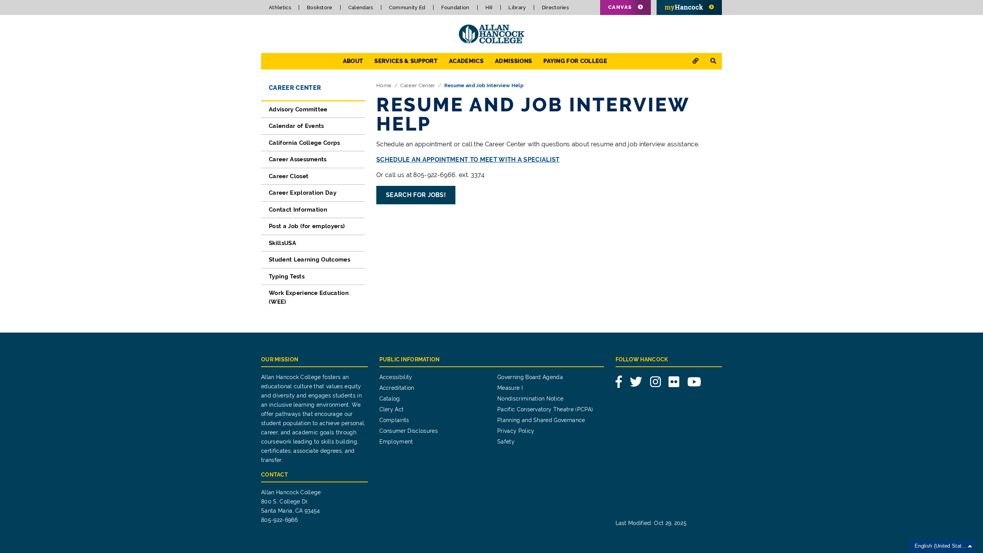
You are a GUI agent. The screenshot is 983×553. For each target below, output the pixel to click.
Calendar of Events (296, 126)
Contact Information (298, 209)
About (353, 61)
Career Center (295, 87)
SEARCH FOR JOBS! (416, 195)
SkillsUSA (282, 243)
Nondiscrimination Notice (530, 399)
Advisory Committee (298, 109)
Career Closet (288, 176)
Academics (466, 61)
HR (489, 7)
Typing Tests (286, 276)
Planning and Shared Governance (541, 420)
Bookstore (320, 7)
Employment (396, 442)
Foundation (455, 7)
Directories (555, 7)
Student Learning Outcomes (309, 259)
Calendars (360, 7)
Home (383, 85)
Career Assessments (298, 159)
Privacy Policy (515, 431)
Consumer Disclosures (408, 431)
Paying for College (575, 61)
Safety (506, 442)
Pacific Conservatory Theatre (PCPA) (545, 409)
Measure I (510, 388)
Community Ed (407, 7)
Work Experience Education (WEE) (309, 297)
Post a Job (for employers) (307, 226)
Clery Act (391, 409)
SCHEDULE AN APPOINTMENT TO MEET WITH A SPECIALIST (468, 159)
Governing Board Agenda (530, 377)
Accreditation (396, 388)
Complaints (394, 420)
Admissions (513, 61)
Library (517, 7)
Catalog (389, 399)
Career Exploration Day (302, 192)
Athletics (280, 7)
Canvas (620, 7)
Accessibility (395, 377)
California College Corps (304, 142)
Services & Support (405, 61)
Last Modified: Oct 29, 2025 (651, 523)
